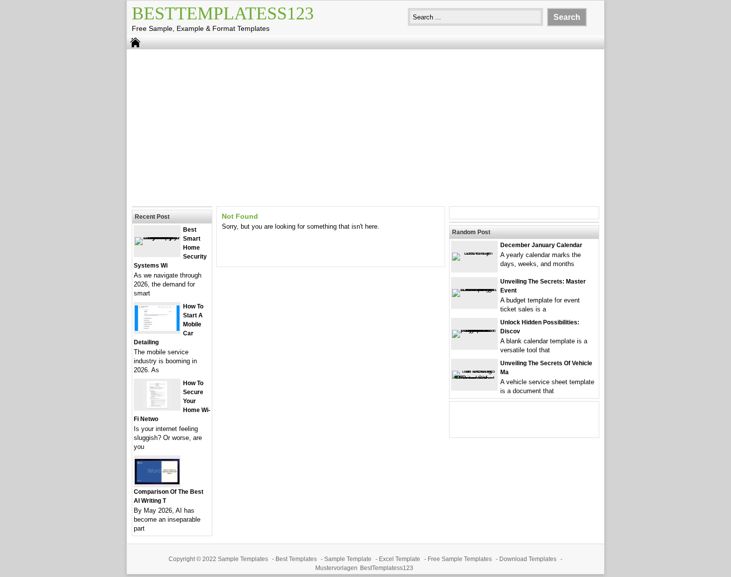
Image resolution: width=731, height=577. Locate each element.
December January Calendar (541, 245)
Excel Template (399, 559)
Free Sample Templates (460, 559)
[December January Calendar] (474, 252)
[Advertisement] (365, 126)
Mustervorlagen (336, 568)
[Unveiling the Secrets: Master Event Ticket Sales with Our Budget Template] (474, 288)
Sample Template (347, 559)
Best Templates (296, 559)
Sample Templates (243, 559)
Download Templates (527, 559)
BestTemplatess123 (223, 13)
